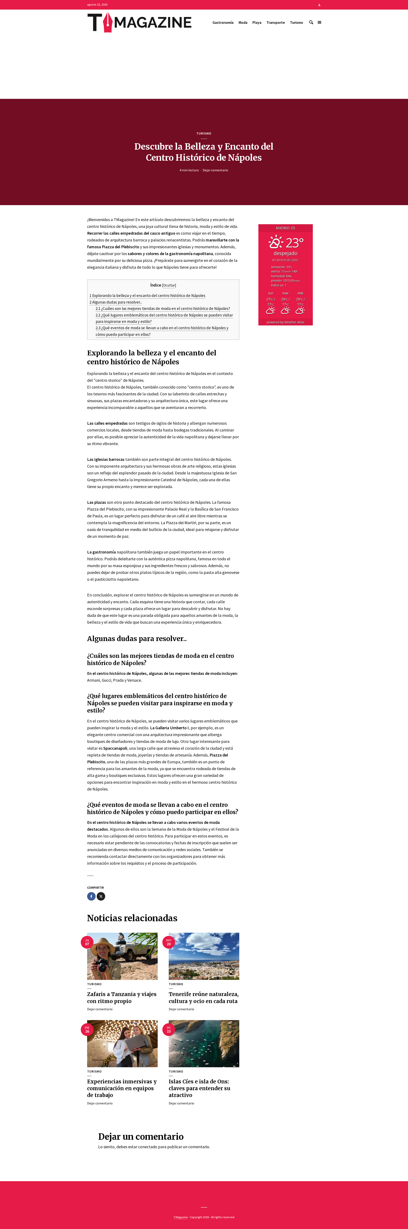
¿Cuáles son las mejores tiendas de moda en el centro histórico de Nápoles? (163, 308)
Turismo (296, 22)
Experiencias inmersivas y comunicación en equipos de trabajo (122, 1088)
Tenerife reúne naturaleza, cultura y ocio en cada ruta (204, 997)
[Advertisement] (204, 67)
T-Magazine (181, 1217)
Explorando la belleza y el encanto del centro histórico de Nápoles (147, 295)
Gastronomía (223, 22)
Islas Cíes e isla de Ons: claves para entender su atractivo (199, 1088)
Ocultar (169, 285)
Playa (256, 22)
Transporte (275, 22)
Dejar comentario (215, 170)
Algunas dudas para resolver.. (115, 302)
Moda (243, 22)
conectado (147, 1146)
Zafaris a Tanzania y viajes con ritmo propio (122, 997)
